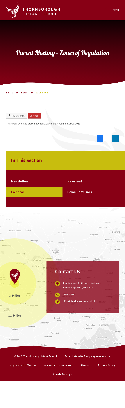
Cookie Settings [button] (62, 374)
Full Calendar (18, 115)
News (24, 93)
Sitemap (85, 365)
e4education (103, 356)
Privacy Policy (106, 365)
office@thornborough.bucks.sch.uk (79, 301)
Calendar (42, 93)
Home (9, 93)
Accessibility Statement (58, 365)
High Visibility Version (23, 365)
